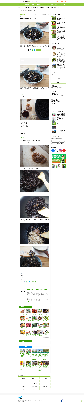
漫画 (55, 7)
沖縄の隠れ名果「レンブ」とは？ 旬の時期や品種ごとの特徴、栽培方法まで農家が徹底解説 (34, 314)
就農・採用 (23, 386)
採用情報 (35, 400)
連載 (52, 7)
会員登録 (63, 1)
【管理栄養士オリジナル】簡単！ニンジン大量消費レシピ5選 (22, 321)
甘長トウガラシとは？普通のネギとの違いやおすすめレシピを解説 (45, 321)
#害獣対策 (53, 140)
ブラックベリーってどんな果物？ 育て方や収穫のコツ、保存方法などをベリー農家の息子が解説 (34, 328)
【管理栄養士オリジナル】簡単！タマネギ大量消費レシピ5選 (45, 328)
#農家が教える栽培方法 (60, 143)
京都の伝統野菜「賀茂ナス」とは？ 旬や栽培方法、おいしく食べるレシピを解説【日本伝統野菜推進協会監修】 (34, 335)
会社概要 (24, 400)
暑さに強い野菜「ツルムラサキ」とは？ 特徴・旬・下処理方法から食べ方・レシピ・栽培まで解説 (34, 321)
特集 (58, 7)
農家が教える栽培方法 (28, 7)
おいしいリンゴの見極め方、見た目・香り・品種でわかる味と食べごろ (28, 328)
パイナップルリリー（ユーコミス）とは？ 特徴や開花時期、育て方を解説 (45, 335)
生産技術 (45, 378)
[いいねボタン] (20, 16)
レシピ (21, 20)
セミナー (34, 389)
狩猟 (23, 389)
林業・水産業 (45, 386)
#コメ (60, 140)
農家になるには (35, 7)
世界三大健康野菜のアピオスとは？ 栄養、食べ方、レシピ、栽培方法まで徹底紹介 (46, 314)
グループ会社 (38, 400)
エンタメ (45, 383)
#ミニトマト (53, 143)
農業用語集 (48, 7)
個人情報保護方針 (43, 400)
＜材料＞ (22, 60)
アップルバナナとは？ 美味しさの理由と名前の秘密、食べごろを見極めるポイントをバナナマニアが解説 (22, 328)
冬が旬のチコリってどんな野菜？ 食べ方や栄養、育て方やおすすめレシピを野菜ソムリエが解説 (40, 314)
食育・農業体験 (25, 10)
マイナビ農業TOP (20, 10)
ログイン (57, 1)
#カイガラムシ (59, 138)
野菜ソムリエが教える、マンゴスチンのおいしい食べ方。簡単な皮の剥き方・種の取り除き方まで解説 (39, 321)
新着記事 (23, 378)
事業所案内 (27, 400)
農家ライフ (23, 383)
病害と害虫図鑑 (42, 7)
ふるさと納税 (34, 386)
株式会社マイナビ (20, 400)
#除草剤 (57, 140)
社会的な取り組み (31, 400)
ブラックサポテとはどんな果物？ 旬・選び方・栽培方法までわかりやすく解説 (39, 328)
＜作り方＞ (22, 61)
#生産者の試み (54, 138)
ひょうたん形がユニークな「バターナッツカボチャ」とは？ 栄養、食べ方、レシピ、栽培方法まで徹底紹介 (22, 335)
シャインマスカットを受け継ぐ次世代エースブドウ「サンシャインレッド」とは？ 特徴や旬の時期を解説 (22, 314)
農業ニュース (34, 378)
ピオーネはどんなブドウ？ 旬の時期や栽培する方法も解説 (28, 321)
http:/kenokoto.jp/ (29, 301)
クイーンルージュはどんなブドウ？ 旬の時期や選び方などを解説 (28, 335)
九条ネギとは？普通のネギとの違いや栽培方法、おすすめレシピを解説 (28, 314)
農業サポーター (20, 7)
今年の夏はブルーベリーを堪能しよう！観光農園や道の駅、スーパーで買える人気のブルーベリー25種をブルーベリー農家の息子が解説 (39, 335)
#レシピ (22, 277)
